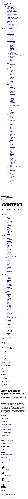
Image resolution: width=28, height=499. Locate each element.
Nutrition (12, 67)
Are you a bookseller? (12, 27)
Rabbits (9, 168)
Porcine (12, 60)
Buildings (12, 94)
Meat (11, 73)
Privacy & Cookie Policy (13, 17)
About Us (9, 21)
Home (5, 4)
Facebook (7, 475)
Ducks (11, 144)
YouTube (7, 487)
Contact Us (9, 16)
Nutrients (12, 43)
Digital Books (10, 7)
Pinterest (7, 481)
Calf (11, 85)
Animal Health (10, 34)
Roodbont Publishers (12, 11)
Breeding (12, 78)
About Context (7, 20)
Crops (11, 31)
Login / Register (5, 196)
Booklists (9, 22)
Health (11, 66)
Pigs (11, 46)
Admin (13, 494)
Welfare (12, 112)
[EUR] (9, 197)
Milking (12, 101)
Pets (8, 119)
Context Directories (11, 53)
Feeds (11, 81)
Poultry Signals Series (15, 166)
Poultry (12, 62)
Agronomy (9, 29)
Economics (12, 88)
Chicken (12, 48)
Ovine (11, 59)
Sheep (8, 172)
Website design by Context (7, 497)
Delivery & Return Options (13, 14)
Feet (11, 71)
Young (11, 124)
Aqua (8, 63)
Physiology (12, 80)
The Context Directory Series (17, 55)
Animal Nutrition (11, 41)
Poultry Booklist (11, 10)
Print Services (10, 25)
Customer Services (8, 13)
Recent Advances (14, 50)
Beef (8, 69)
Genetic (12, 109)
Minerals (12, 52)
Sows (11, 126)
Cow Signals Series (15, 105)
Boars (11, 135)
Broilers (12, 142)
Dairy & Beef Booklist (12, 9)
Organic (12, 49)
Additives (12, 42)
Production (12, 64)
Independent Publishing (12, 24)
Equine (11, 45)
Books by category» (5, 337)
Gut (11, 38)
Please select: (7, 2)
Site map (8, 494)
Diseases (12, 154)
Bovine (12, 57)
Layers (11, 163)
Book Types (7, 6)
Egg (11, 165)
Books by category (8, 28)
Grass (11, 32)
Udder (11, 39)
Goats (8, 115)
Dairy (11, 36)
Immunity (12, 134)
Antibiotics (12, 35)
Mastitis (12, 98)
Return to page (7, 3)
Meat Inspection (11, 56)
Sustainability (13, 161)
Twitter (7, 469)
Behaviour (12, 120)
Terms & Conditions (12, 18)
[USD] (12, 197)
